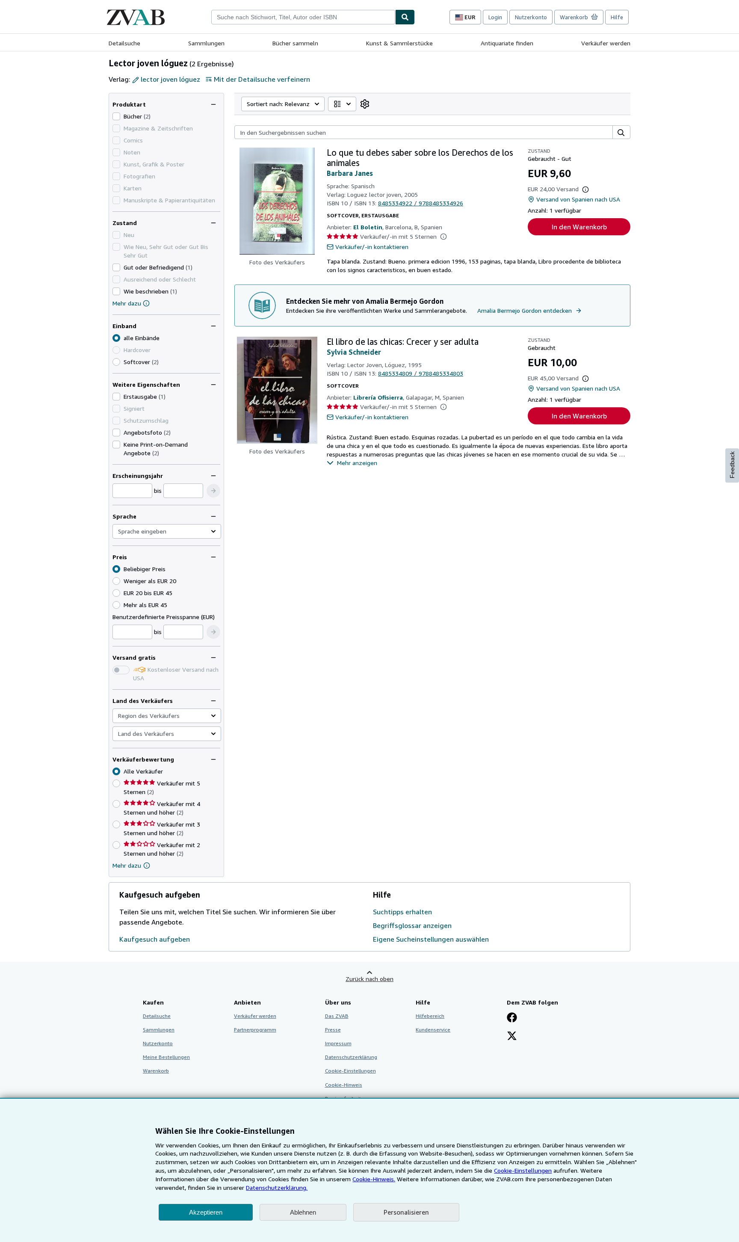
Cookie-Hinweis (343, 1085)
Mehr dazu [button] (126, 865)
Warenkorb (156, 1070)
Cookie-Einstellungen (523, 1170)
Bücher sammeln (295, 43)
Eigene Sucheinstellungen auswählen (431, 939)
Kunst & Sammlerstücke (399, 43)
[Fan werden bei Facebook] (512, 1018)
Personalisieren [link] (406, 1212)
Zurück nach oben (369, 978)
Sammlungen (206, 43)
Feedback (732, 464)
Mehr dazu (126, 303)
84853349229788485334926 (420, 203)
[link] (365, 104)
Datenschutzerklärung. (276, 1187)
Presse (333, 1029)
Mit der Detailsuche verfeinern (262, 79)
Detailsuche (124, 43)
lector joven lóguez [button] (170, 79)
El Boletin (367, 227)
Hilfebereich (430, 1016)
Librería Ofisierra (378, 397)
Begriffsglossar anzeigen (412, 925)
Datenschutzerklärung (351, 1057)
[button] (213, 491)
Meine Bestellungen (166, 1057)
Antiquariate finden (507, 43)
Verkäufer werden (605, 43)
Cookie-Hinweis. (373, 1179)
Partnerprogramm (255, 1029)
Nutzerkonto (531, 17)
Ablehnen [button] (303, 1212)
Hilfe (617, 17)
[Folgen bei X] (512, 1037)
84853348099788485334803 (420, 373)
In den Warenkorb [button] (579, 226)
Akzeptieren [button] (205, 1212)
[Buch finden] (405, 17)
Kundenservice (433, 1029)
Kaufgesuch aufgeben (154, 939)
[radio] (116, 362)
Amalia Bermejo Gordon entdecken (524, 310)
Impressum (338, 1043)
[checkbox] (116, 116)
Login (495, 17)
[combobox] (303, 17)
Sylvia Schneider (354, 352)
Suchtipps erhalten (402, 911)
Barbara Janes (350, 173)
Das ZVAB (337, 1016)
